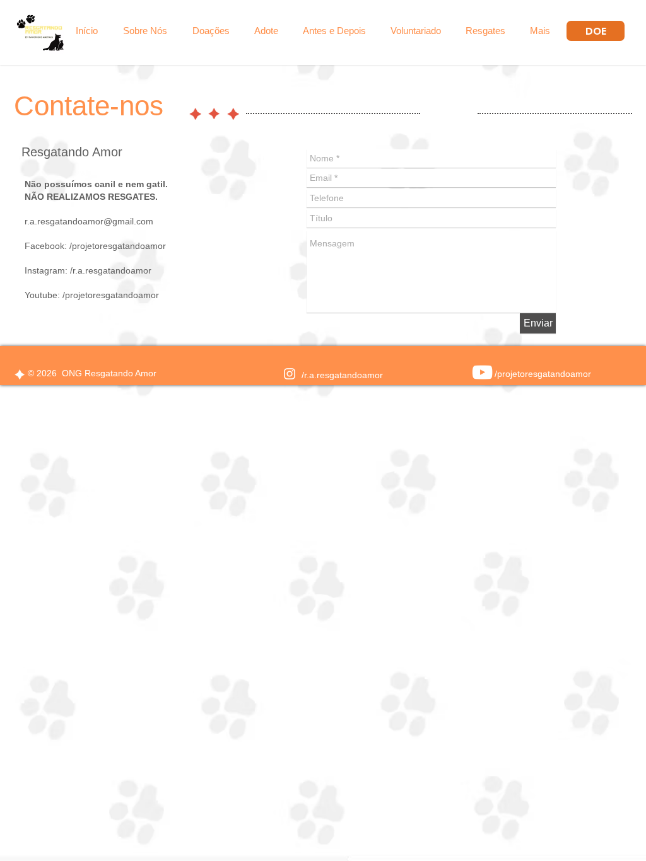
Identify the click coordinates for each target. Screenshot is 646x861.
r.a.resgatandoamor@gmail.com (89, 221)
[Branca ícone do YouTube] (482, 372)
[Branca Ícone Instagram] (289, 373)
